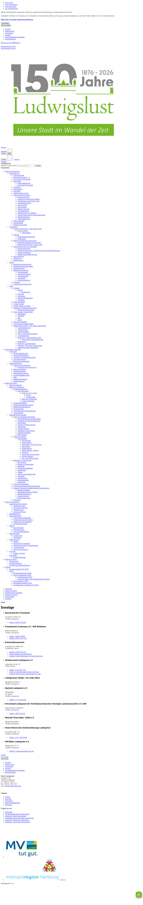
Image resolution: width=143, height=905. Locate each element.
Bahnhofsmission (24, 498)
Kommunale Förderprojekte (23, 324)
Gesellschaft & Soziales (17, 415)
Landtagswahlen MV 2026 (19, 569)
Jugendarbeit (18, 413)
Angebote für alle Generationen (29, 421)
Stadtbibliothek (14, 514)
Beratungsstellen (24, 490)
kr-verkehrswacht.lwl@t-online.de (24, 672)
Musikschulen (18, 409)
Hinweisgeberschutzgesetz (15, 37)
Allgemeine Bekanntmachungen (29, 243)
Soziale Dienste (27, 456)
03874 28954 (17, 636)
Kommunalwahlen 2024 (22, 575)
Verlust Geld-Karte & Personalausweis (31, 215)
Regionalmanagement (21, 361)
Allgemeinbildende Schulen (23, 405)
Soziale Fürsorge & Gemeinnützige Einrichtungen (31, 488)
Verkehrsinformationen (26, 310)
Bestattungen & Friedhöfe (27, 213)
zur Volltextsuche (11, 9)
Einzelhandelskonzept (21, 375)
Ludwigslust (17, 536)
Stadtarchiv (17, 259)
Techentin (21, 300)
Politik (11, 262)
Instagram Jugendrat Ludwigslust (17, 822)
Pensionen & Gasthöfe (21, 544)
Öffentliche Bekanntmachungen (25, 241)
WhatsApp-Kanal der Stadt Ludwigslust (19, 818)
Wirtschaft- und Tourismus (31, 445)
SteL (19, 318)
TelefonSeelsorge (24, 219)
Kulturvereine (26, 443)
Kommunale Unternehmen (23, 312)
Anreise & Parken (19, 512)
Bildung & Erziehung (16, 387)
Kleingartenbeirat (24, 280)
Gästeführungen (19, 506)
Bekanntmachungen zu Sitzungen (30, 245)
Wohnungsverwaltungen (26, 474)
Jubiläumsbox (23, 330)
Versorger (21, 476)
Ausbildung (22, 239)
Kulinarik (12, 551)
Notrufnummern (23, 197)
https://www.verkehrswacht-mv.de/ (25, 674)
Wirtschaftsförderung (21, 355)
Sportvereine (26, 441)
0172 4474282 (17, 700)
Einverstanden (6, 25)
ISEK (15, 377)
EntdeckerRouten (19, 557)
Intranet (8, 35)
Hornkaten (21, 296)
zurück (3, 755)
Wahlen (8, 567)
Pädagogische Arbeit (29, 393)
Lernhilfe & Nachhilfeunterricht (24, 411)
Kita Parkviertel (23, 391)
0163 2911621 (17, 670)
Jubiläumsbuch (23, 332)
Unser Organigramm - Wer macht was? (27, 229)
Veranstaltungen (15, 516)
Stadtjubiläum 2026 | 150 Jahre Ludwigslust (29, 326)
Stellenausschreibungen (26, 237)
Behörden (21, 466)
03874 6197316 (18, 638)
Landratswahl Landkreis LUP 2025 (26, 585)
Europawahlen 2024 (20, 581)
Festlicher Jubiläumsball (27, 344)
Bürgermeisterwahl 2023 (22, 573)
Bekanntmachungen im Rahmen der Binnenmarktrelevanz (39, 251)
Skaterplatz (22, 427)
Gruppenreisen (18, 548)
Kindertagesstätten (20, 389)
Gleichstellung (18, 257)
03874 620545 (17, 623)
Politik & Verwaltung (12, 171)
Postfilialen (22, 470)
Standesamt (17, 189)
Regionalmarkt (18, 530)
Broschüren (26, 292)
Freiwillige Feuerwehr (21, 484)
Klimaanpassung (15, 563)
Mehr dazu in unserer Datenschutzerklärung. (17, 20)
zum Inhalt (9, 3)
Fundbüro (17, 187)
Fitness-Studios (23, 429)
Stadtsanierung (19, 381)
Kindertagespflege (20, 403)
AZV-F (20, 320)
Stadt (11, 286)
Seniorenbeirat (23, 276)
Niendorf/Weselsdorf (25, 298)
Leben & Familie (11, 383)
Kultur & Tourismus (12, 502)
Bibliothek (8, 812)
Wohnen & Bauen (15, 385)
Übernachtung (14, 540)
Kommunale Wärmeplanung (19, 565)
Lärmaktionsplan (19, 371)
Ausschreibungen (24, 249)
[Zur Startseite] (63, 145)
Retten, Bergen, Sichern (30, 451)
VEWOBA (21, 316)
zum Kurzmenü (10, 7)
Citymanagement (19, 359)
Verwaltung (13, 227)
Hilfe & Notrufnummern (21, 195)
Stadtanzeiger (18, 260)
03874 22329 (17, 714)
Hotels (15, 542)
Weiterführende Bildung (22, 407)
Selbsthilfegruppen (24, 494)
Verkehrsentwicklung (21, 373)
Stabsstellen (26, 233)
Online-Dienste (18, 175)
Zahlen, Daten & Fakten (21, 306)
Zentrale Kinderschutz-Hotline (28, 199)
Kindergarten (30, 397)
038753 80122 (17, 652)
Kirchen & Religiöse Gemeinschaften (26, 486)
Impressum (9, 33)
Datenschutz (9, 31)
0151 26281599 (18, 738)
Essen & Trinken (19, 553)
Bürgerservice (14, 173)
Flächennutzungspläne (21, 365)
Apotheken (21, 482)
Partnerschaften (19, 302)
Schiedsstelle (18, 223)
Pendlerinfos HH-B (20, 225)
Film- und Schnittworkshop (27, 334)
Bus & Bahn (22, 462)
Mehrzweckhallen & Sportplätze (29, 419)
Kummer (21, 294)
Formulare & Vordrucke (21, 179)
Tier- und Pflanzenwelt (30, 458)
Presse (20, 472)
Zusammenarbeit (28, 401)
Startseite (8, 589)
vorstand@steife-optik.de (21, 751)
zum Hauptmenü (11, 5)
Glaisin (20, 290)
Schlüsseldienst (23, 211)
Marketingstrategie (20, 379)
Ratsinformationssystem (22, 264)
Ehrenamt (17, 500)
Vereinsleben (22, 439)
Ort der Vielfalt (18, 304)
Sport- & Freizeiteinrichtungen (24, 417)
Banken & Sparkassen (26, 464)
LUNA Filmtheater (24, 433)
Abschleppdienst (24, 217)
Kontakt (8, 29)
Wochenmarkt (18, 528)
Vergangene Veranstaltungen (32, 340)
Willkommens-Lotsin (20, 193)
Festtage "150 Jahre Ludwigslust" (30, 346)
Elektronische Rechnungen (27, 255)
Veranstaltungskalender (22, 518)
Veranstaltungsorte (20, 524)
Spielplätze (22, 423)
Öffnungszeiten (19, 221)
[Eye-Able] (10, 150)
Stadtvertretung (19, 268)
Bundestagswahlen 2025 (22, 583)
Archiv (11, 571)
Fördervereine (27, 449)
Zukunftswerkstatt (20, 322)
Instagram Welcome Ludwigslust (17, 820)
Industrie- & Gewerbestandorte (24, 357)
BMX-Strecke (22, 435)
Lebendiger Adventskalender (28, 348)
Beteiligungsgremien (20, 270)
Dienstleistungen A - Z (21, 177)
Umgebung (17, 538)
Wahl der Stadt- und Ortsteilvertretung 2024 (33, 579)
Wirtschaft (13, 352)
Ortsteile (16, 288)
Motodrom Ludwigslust (26, 431)
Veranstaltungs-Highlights (23, 520)
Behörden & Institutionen (22, 460)
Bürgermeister (23, 231)
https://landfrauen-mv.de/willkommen (26, 656)
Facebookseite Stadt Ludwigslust (17, 814)
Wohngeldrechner (24, 183)
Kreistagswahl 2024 (25, 577)
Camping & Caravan (20, 549)
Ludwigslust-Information (18, 504)
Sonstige (25, 452)
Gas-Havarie (22, 207)
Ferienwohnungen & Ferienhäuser (25, 546)
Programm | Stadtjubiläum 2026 (29, 338)
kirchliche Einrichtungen (30, 454)
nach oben (5, 757)
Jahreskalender (23, 336)
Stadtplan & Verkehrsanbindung (25, 308)
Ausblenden (5, 23)
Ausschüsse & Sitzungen (22, 284)
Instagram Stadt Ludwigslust (15, 816)
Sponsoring (22, 342)
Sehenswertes (14, 534)
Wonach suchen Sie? (8, 166)
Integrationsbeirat (24, 274)
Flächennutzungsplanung (27, 367)
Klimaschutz (13, 561)
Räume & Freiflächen (29, 399)
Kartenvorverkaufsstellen (22, 522)
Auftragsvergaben (24, 253)
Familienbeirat (23, 272)
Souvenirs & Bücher (20, 508)
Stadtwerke (22, 314)
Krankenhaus (22, 478)
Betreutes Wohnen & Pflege (27, 492)
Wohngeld (17, 181)
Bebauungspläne (19, 369)
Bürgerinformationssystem (23, 266)
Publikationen (18, 510)
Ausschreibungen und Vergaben (25, 247)
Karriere (16, 235)
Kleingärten (26, 447)
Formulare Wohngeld (25, 185)
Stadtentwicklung (15, 363)
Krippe (28, 395)
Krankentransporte (24, 203)
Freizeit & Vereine (19, 437)
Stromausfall (22, 205)
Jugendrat (21, 278)
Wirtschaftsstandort (20, 354)
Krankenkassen (23, 480)
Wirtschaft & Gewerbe (13, 350)
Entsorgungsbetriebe (25, 468)
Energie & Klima (11, 559)
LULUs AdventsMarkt (21, 532)
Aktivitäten (13, 555)
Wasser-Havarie (23, 209)
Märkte (11, 526)
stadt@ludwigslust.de (13, 786)
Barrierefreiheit (10, 39)
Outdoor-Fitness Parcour (27, 425)
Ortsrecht (16, 282)
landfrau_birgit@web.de (20, 654)
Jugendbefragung (24, 328)
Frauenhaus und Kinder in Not (29, 201)
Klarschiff (16, 191)
